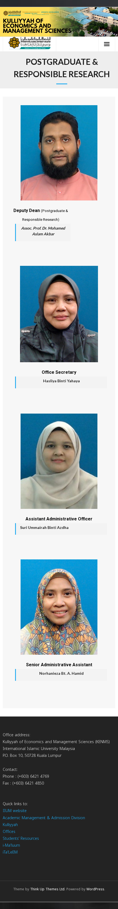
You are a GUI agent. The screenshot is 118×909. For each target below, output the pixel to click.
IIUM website (15, 811)
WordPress (95, 889)
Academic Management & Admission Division (44, 818)
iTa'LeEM (10, 852)
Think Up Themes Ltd (47, 889)
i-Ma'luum (11, 845)
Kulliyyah (10, 825)
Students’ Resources (21, 838)
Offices (9, 831)
